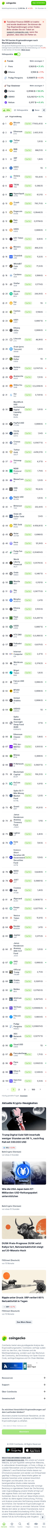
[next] (40, 1090)
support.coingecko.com (17, 32)
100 (33, 1089)
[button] (24, 1322)
